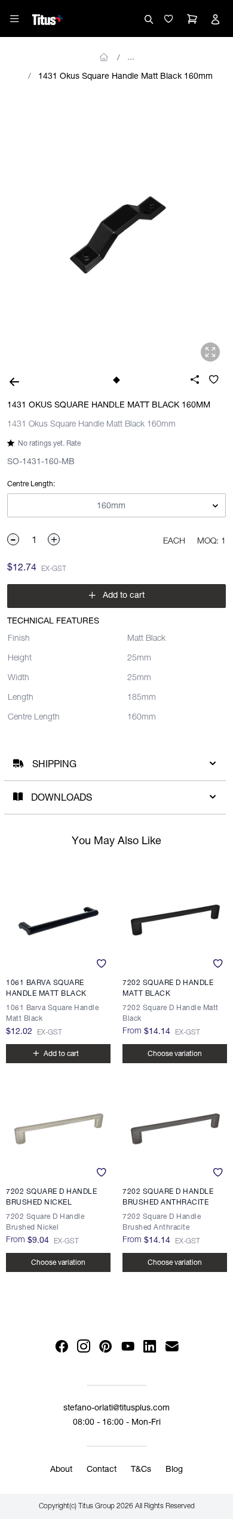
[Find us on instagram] (83, 1346)
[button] (168, 19)
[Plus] (54, 539)
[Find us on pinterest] (105, 1346)
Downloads (61, 799)
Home (104, 57)
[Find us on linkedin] (149, 1346)
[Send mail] (171, 1346)
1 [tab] (116, 379)
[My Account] (215, 19)
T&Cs (141, 1470)
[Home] (47, 17)
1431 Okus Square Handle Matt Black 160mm (125, 77)
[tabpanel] (116, 230)
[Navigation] (14, 18)
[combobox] (116, 506)
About (61, 1470)
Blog (174, 1470)
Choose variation (58, 1263)
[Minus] (13, 539)
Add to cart (116, 595)
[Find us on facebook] (61, 1346)
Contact (101, 1470)
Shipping (54, 765)
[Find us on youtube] (127, 1346)
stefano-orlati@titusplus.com (116, 1408)
